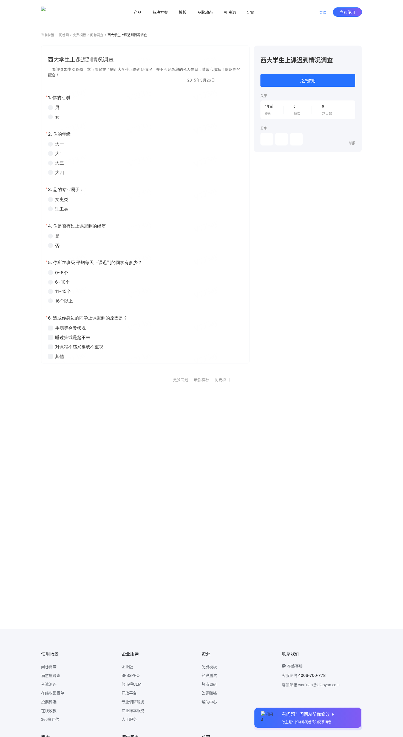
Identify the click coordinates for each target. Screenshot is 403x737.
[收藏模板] (355, 52)
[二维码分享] (296, 139)
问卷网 (64, 34)
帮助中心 (209, 701)
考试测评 (48, 684)
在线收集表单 (52, 693)
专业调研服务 (132, 701)
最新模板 (201, 379)
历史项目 (222, 379)
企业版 (127, 666)
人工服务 (129, 719)
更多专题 (180, 379)
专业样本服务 (132, 710)
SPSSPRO (130, 675)
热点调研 (209, 684)
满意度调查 (50, 675)
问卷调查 (96, 34)
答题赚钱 (209, 693)
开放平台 (129, 693)
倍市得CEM (131, 684)
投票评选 (48, 701)
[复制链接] (281, 139)
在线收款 (48, 710)
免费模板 (79, 34)
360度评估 (50, 719)
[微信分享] (266, 139)
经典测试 (209, 675)
